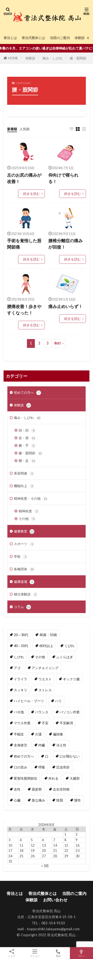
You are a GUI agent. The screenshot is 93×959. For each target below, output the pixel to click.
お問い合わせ (55, 899)
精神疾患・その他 (30, 498)
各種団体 (24, 569)
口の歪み (20, 767)
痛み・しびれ (52, 58)
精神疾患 (28, 511)
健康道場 (23, 582)
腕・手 (26, 445)
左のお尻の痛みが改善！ (24, 178)
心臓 (17, 800)
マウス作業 (22, 723)
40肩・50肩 (48, 635)
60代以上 (46, 646)
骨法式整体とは (33, 38)
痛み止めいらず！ (65, 306)
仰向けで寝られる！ (63, 178)
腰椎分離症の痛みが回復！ (65, 243)
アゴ (17, 668)
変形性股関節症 (25, 778)
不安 (45, 723)
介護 (38, 734)
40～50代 (21, 646)
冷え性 (61, 745)
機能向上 (23, 486)
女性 (17, 789)
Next (57, 343)
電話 (58, 955)
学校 (20, 556)
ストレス (45, 690)
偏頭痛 (58, 734)
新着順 (12, 129)
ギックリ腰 (71, 679)
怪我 (59, 800)
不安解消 (66, 723)
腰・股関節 (78, 58)
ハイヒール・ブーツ (29, 701)
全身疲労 (20, 745)
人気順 (25, 129)
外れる (53, 778)
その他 (26, 519)
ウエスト (45, 679)
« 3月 (45, 866)
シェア (11, 955)
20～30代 (21, 635)
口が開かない (70, 756)
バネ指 (19, 712)
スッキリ (20, 690)
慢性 (77, 800)
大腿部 (75, 778)
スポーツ (23, 544)
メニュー (35, 955)
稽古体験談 (25, 594)
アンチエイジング (45, 668)
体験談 (80, 38)
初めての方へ (27, 392)
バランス (41, 712)
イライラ (20, 679)
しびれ (19, 657)
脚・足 (27, 461)
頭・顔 (26, 430)
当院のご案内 (60, 38)
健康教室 (24, 531)
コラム (22, 607)
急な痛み (38, 800)
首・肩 (27, 438)
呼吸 (41, 767)
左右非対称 (61, 789)
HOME (13, 58)
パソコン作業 (70, 712)
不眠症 (19, 734)
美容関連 (23, 473)
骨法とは (10, 38)
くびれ (69, 646)
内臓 (41, 745)
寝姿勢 (37, 789)
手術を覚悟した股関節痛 (24, 243)
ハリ (58, 701)
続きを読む (31, 194)
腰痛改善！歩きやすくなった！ (24, 309)
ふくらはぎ (64, 657)
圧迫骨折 (63, 767)
